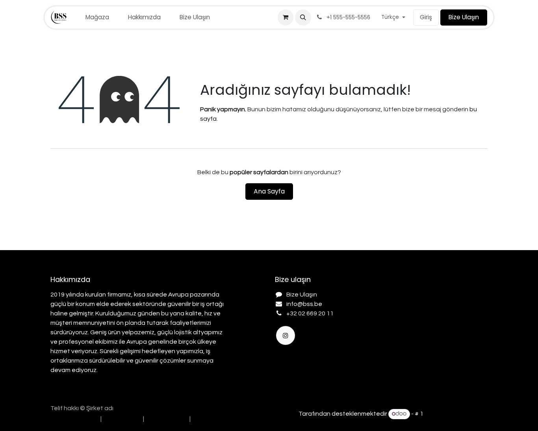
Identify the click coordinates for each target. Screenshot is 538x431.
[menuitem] (97, 17)
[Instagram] (285, 335)
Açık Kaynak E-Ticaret (456, 414)
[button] (303, 17)
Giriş (426, 17)
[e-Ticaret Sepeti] (285, 17)
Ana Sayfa (269, 191)
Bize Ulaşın (464, 17)
